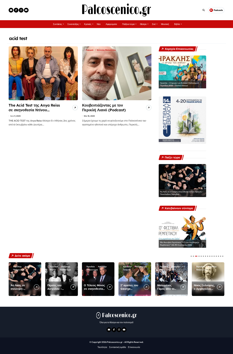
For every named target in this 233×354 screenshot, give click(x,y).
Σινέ (154, 24)
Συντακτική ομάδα (117, 347)
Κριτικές (87, 24)
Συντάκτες (57, 24)
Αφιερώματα (111, 24)
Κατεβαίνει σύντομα (204, 270)
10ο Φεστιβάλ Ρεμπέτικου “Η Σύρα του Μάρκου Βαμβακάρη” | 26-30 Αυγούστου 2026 (179, 243)
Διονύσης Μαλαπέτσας (106, 50)
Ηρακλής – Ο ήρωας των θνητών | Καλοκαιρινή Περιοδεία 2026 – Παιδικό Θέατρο (179, 84)
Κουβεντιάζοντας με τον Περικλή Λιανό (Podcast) (104, 107)
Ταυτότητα (102, 347)
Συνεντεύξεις (73, 24)
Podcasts (89, 50)
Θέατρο (143, 24)
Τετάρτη (89, 270)
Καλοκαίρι (29, 267)
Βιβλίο (177, 24)
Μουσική (165, 24)
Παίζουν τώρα (128, 24)
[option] (182, 71)
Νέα (98, 24)
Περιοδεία (17, 267)
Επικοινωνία (134, 347)
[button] (221, 279)
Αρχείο (15, 50)
